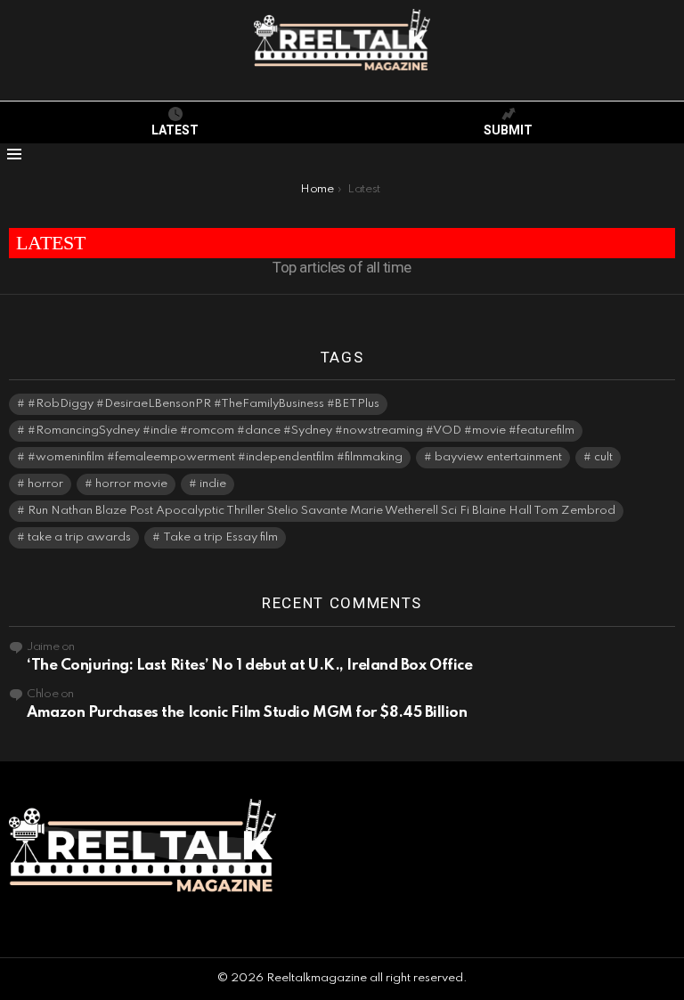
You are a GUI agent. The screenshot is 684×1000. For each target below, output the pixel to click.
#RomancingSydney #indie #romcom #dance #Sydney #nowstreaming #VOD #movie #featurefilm (301, 430)
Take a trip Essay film (220, 537)
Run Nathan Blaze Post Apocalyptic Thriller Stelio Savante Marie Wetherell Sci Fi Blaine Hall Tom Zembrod (321, 510)
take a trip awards (79, 537)
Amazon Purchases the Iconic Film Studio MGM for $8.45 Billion (247, 712)
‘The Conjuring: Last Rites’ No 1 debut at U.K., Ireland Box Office (249, 665)
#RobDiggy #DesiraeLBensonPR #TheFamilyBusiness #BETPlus (203, 404)
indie (213, 484)
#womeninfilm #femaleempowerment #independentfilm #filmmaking (215, 457)
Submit (508, 130)
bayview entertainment (498, 457)
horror (45, 484)
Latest (175, 130)
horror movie (131, 484)
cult (603, 457)
